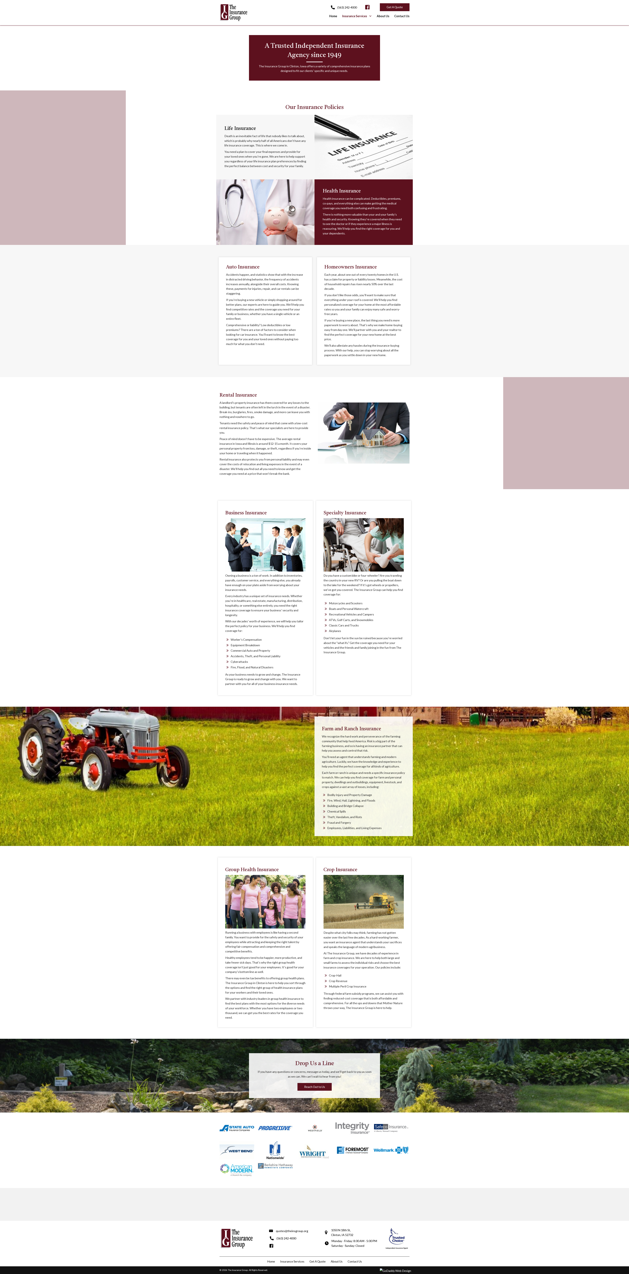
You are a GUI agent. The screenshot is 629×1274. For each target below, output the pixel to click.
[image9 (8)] (352, 1150)
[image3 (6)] (236, 1150)
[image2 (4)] (275, 1128)
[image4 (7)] (275, 1150)
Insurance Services (292, 1261)
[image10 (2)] (275, 1166)
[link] (333, 16)
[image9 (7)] (236, 1170)
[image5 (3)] (236, 1128)
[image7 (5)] (314, 1150)
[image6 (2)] (352, 1128)
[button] (367, 7)
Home (271, 1261)
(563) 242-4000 (347, 7)
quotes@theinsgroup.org (292, 1231)
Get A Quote (317, 1261)
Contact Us (355, 1261)
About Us (337, 1261)
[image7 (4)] (314, 1128)
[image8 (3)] (391, 1128)
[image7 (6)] (391, 1150)
